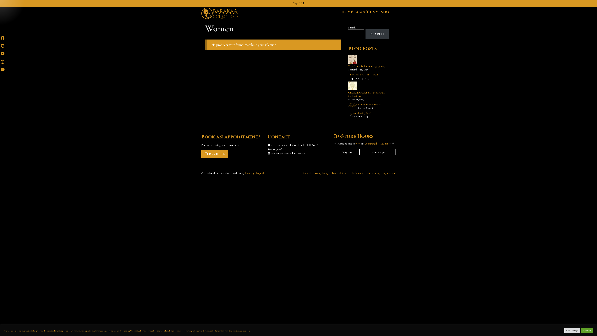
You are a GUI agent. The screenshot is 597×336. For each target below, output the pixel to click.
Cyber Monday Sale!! (360, 112)
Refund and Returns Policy (366, 173)
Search (352, 27)
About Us (365, 12)
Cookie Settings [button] (572, 330)
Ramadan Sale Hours (369, 104)
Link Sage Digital (254, 173)
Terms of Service (340, 173)
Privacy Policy (321, 173)
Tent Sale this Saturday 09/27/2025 (366, 66)
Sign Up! (298, 3)
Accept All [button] (587, 330)
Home (347, 12)
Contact (306, 173)
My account (389, 173)
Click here (214, 154)
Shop (386, 12)
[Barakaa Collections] (220, 13)
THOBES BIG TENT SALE (364, 74)
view (358, 143)
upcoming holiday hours (377, 143)
